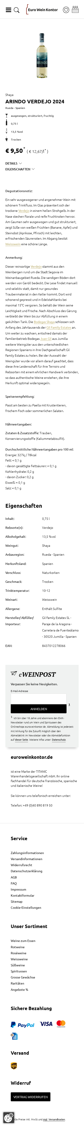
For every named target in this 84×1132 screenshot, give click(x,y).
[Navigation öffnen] (8, 10)
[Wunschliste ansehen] (66, 10)
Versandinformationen (26, 859)
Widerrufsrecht (21, 865)
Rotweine (18, 947)
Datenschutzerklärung (26, 871)
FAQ (14, 883)
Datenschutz (59, 739)
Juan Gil (46, 338)
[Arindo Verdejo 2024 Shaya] (42, 55)
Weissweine (19, 959)
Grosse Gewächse (23, 977)
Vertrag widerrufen (30, 1097)
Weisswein (13, 244)
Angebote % (19, 989)
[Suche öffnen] (16, 10)
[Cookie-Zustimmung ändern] (8, 1117)
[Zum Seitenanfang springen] (42, 1128)
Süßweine (18, 965)
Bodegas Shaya (44, 322)
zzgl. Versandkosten (54, 1119)
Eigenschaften (17, 169)
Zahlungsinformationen (27, 853)
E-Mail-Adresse (19, 691)
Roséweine (18, 953)
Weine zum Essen (23, 941)
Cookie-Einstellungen (26, 907)
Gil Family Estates (58, 327)
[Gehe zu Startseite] (42, 9)
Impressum (18, 889)
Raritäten (17, 983)
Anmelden (38, 709)
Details (11, 163)
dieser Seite (21, 739)
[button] (75, 9)
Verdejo (23, 210)
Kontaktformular (22, 895)
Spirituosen (19, 971)
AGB (14, 877)
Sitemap (16, 901)
